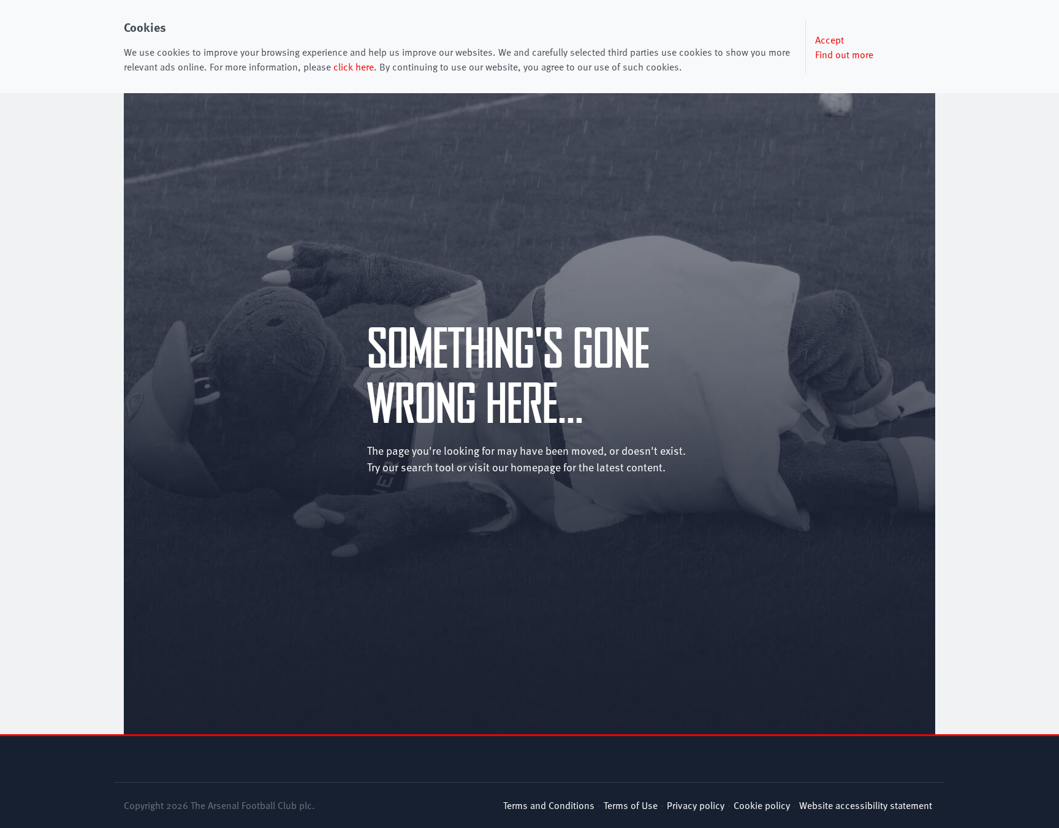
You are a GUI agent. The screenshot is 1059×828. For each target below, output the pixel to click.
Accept (829, 39)
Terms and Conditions (548, 804)
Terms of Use (631, 804)
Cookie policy (762, 804)
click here (353, 66)
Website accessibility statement (865, 804)
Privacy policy (695, 804)
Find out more (844, 54)
